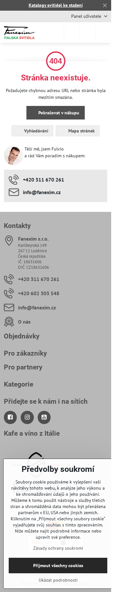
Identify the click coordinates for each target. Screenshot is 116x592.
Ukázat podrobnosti (58, 580)
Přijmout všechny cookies (58, 565)
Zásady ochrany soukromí (58, 548)
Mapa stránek (81, 131)
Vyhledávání (35, 131)
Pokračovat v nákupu (58, 113)
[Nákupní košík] (87, 32)
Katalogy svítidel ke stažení (56, 5)
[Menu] (103, 32)
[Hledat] (72, 32)
